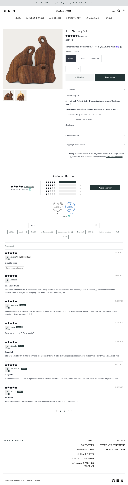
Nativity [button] (91, 232)
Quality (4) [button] (23, 232)
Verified (63, 216)
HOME (91, 441)
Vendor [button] (64, 237)
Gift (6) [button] (11, 232)
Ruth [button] (117, 232)
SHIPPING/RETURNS (115, 449)
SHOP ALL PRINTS (85, 454)
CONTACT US (87, 445)
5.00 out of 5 (29, 187)
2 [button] (60, 411)
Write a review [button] (105, 188)
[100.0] (70, 207)
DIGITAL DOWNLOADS (83, 458)
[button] (72, 36)
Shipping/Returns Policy (75, 145)
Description (70, 89)
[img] (11, 253)
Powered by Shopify (33, 480)
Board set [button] (80, 232)
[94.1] (58, 207)
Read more (70, 125)
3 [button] (64, 411)
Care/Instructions (72, 135)
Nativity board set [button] (105, 232)
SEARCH (121, 441)
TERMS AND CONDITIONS (112, 445)
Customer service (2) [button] (65, 232)
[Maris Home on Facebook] (117, 480)
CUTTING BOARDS (85, 449)
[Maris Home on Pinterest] (122, 480)
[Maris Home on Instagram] (113, 480)
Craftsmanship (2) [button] (47, 232)
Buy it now (110, 77)
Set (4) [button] (33, 232)
